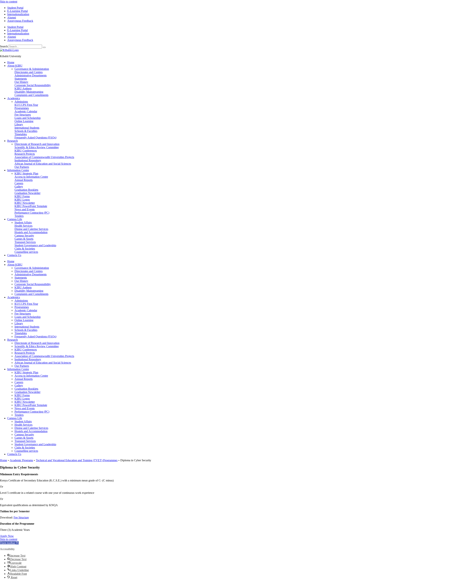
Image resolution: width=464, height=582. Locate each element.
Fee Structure (21, 517)
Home (3, 460)
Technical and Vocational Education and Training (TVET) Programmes (76, 460)
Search (4, 46)
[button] (9, 542)
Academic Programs (21, 460)
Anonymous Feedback (20, 20)
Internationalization (18, 14)
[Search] (44, 47)
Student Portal (15, 7)
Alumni (11, 17)
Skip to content (8, 1)
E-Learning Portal (17, 11)
